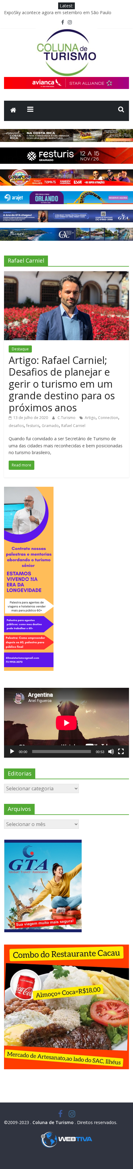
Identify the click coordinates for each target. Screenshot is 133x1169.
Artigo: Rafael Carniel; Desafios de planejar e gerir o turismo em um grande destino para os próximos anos (62, 383)
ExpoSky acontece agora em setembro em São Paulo (57, 12)
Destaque (20, 349)
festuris (32, 425)
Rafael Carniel (73, 425)
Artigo (90, 417)
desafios (16, 425)
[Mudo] (111, 751)
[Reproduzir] (12, 751)
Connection (108, 417)
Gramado (50, 425)
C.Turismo (67, 417)
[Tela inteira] (121, 751)
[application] (66, 723)
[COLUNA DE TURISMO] (13, 111)
